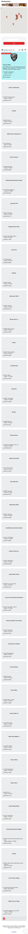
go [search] (14, 43)
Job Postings (10, 926)
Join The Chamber (16, 927)
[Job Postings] (4, 919)
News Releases (14, 925)
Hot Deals (5, 926)
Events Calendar (21, 925)
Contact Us (16, 926)
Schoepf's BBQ (6, 64)
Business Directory (6, 925)
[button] (21, 17)
